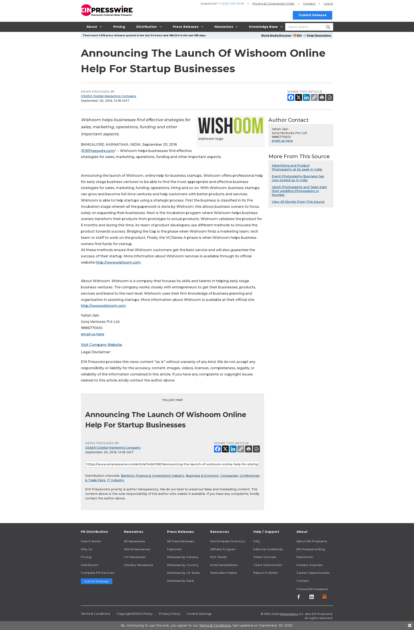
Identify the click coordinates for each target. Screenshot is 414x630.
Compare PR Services (97, 572)
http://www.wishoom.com (118, 262)
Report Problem (265, 572)
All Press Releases (180, 541)
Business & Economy (202, 476)
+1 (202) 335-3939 (231, 3)
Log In (328, 3)
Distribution (90, 565)
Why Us (86, 549)
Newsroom (304, 557)
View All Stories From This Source (298, 202)
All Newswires (134, 541)
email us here (92, 334)
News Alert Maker (223, 572)
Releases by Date (180, 580)
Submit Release (312, 15)
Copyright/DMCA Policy (134, 613)
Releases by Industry (182, 557)
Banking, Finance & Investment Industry (152, 476)
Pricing (273, 3)
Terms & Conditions (95, 613)
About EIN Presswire (311, 541)
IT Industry (115, 480)
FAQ (256, 541)
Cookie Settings (199, 613)
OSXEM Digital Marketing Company (108, 96)
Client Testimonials (267, 565)
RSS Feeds (218, 557)
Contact (309, 3)
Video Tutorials (264, 557)
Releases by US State (183, 572)
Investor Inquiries (309, 565)
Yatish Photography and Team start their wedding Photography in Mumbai (299, 191)
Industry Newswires (138, 565)
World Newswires (137, 549)
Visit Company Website (101, 345)
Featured (174, 549)
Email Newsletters (319, 35)
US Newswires (135, 557)
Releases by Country (182, 565)
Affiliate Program (223, 549)
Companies (229, 476)
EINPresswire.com (98, 151)
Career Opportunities (312, 572)
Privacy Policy (169, 613)
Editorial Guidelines (268, 549)
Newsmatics (289, 614)
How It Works (91, 541)
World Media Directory (276, 35)
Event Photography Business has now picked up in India (298, 178)
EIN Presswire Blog (310, 549)
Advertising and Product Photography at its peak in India (297, 167)
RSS (299, 35)
